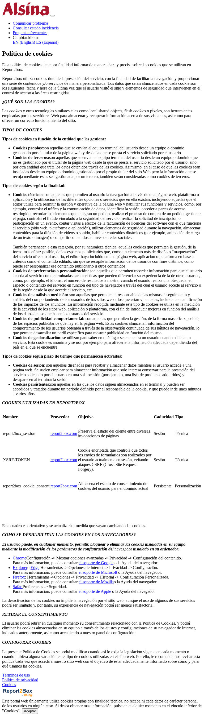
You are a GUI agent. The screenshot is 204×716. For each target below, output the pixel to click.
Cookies (9, 684)
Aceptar (30, 711)
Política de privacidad (20, 680)
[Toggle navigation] (52, 15)
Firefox (19, 577)
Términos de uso (16, 675)
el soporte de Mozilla (96, 582)
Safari (18, 586)
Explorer (20, 567)
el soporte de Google (96, 563)
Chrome (19, 558)
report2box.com (63, 433)
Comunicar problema (30, 23)
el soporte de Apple (95, 591)
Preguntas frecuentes (30, 32)
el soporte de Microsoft (98, 572)
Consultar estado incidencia (36, 28)
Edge (35, 567)
